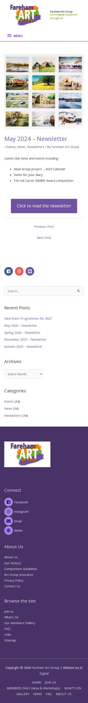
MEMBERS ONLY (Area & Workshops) (33, 688)
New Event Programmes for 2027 (28, 318)
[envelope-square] (30, 271)
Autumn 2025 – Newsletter (23, 346)
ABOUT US (64, 694)
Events (11, 147)
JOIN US (50, 682)
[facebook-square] (9, 271)
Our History (12, 563)
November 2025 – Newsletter (25, 339)
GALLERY (22, 694)
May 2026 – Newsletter (20, 325)
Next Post (44, 237)
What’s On (11, 617)
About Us (11, 557)
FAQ (7, 628)
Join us (8, 611)
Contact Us (12, 586)
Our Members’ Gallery (19, 623)
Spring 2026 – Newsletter (22, 332)
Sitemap (10, 640)
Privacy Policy (13, 580)
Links (7, 634)
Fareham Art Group (61, 11)
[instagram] (20, 271)
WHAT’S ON (72, 688)
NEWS (37, 694)
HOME (36, 682)
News (21, 147)
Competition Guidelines (20, 569)
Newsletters (35, 147)
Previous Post (44, 226)
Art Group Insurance (18, 574)
